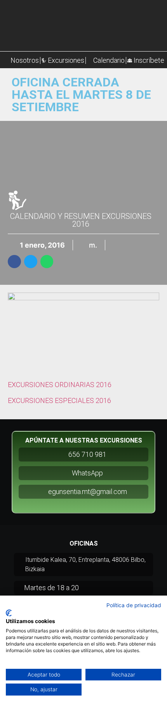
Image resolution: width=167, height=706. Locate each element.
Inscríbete (149, 60)
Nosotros (24, 60)
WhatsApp (87, 473)
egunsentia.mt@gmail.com (87, 491)
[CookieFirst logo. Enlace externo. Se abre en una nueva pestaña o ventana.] (9, 613)
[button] (14, 261)
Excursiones (66, 60)
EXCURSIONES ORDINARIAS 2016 (59, 385)
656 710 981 (87, 454)
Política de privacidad (133, 605)
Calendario (109, 60)
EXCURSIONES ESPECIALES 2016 (59, 400)
